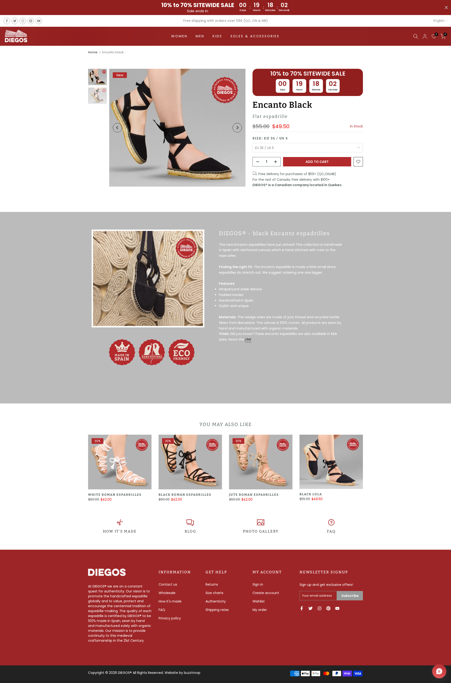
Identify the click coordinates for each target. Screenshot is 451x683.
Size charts (214, 593)
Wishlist (259, 601)
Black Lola (310, 494)
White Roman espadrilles (115, 494)
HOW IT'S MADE (120, 531)
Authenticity (216, 601)
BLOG (190, 531)
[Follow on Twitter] (15, 21)
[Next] (237, 127)
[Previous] (117, 127)
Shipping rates (217, 609)
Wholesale (167, 593)
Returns (212, 584)
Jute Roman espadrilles (254, 494)
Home (92, 52)
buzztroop (192, 672)
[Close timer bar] (446, 7)
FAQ (331, 531)
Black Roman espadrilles (185, 494)
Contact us (168, 584)
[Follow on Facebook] (7, 21)
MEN (200, 36)
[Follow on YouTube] (38, 21)
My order (260, 609)
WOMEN (179, 36)
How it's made (170, 601)
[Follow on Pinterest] (30, 21)
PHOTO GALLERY (261, 531)
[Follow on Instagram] (22, 21)
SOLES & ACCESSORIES (255, 36)
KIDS (217, 36)
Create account (266, 593)
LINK (248, 339)
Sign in (258, 584)
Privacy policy (170, 618)
